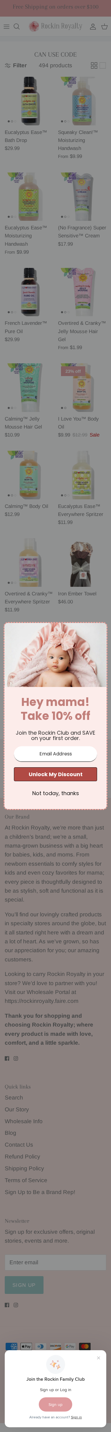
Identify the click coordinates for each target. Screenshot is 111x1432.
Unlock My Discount (56, 774)
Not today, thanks (55, 793)
